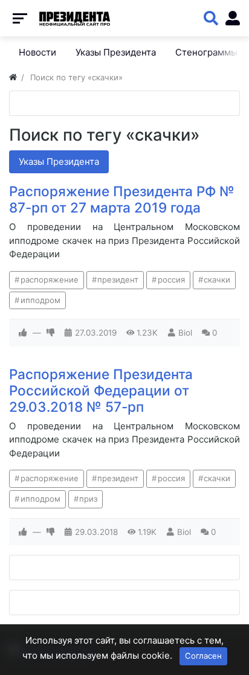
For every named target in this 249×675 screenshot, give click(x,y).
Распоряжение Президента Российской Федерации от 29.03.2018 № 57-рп (101, 390)
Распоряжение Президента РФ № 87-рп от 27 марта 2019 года (121, 199)
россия (171, 279)
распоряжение (50, 279)
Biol (185, 333)
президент (117, 279)
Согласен (203, 656)
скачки (217, 279)
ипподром (40, 300)
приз (88, 499)
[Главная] (13, 77)
